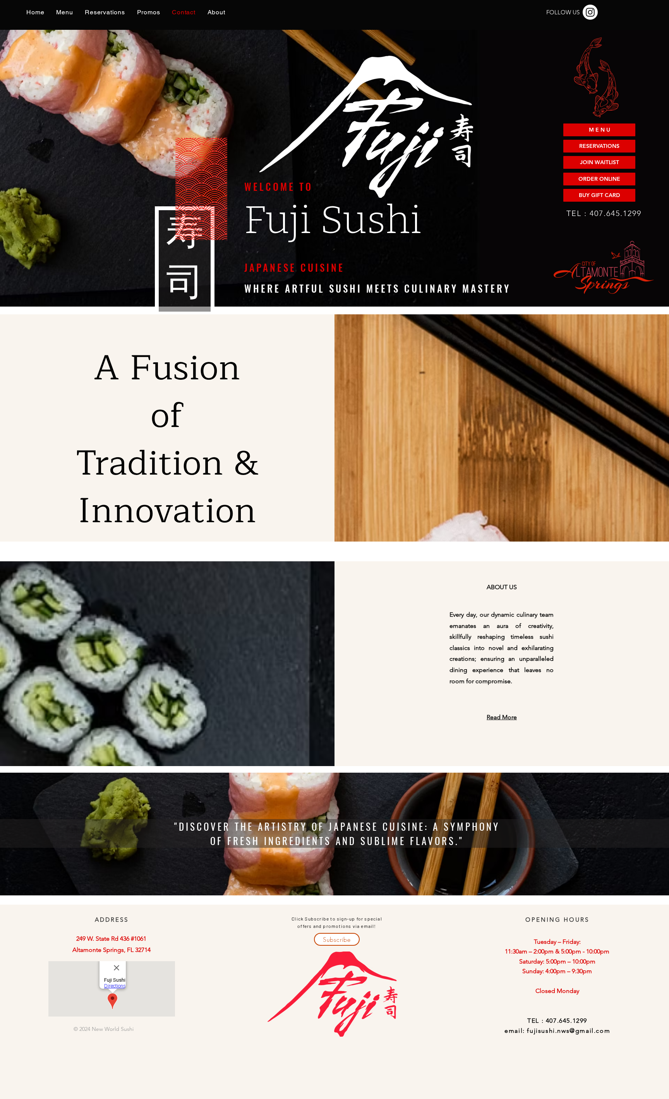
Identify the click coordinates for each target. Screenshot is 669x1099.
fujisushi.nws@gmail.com (568, 1030)
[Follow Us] (590, 12)
